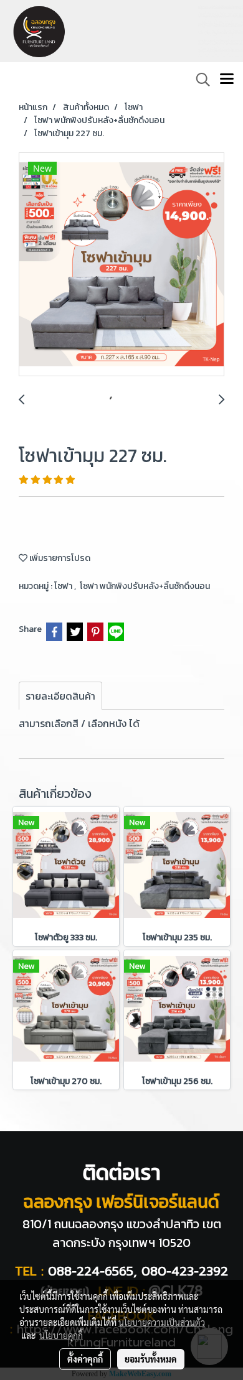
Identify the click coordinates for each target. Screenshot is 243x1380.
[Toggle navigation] (227, 79)
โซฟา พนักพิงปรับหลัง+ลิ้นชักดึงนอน (145, 586)
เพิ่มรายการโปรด (58, 558)
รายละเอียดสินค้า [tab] (60, 695)
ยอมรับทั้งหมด (151, 1358)
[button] (198, 79)
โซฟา (64, 586)
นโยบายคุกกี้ (61, 1335)
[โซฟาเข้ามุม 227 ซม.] (121, 265)
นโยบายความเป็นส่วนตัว (161, 1322)
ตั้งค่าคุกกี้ (85, 1358)
